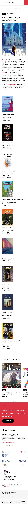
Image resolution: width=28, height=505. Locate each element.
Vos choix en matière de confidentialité (15, 501)
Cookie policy (10, 495)
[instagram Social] (12, 445)
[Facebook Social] (9, 445)
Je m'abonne (8, 421)
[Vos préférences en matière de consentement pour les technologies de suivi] (11, 502)
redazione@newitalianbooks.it (8, 442)
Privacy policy (4, 495)
